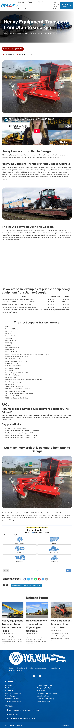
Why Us (40, 2)
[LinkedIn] (32, 579)
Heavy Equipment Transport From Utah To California (22, 431)
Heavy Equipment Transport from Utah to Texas (61, 624)
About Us (31, 2)
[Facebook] (24, 579)
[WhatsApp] (35, 579)
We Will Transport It (16, 33)
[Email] (46, 579)
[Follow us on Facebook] (34, 676)
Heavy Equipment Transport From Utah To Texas (20, 437)
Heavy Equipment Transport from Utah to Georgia (26, 585)
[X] (28, 579)
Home (5, 33)
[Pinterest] (39, 579)
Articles (20, 9)
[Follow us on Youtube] (39, 676)
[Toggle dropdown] (25, 2)
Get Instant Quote (65, 5)
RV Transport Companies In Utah (15, 428)
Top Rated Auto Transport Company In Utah (19, 433)
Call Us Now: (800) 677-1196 (13, 49)
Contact (27, 9)
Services (21, 2)
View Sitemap (65, 725)
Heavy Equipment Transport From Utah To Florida (21, 435)
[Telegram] (43, 579)
